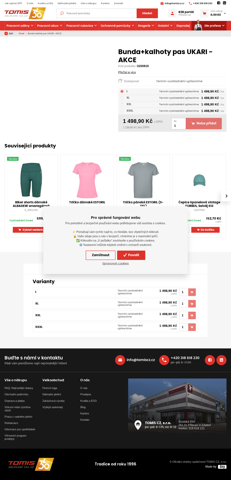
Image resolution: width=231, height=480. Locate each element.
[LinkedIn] (224, 3)
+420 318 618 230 (202, 3)
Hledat (147, 13)
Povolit (133, 255)
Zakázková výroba (53, 400)
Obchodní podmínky (17, 394)
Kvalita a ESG (45, 3)
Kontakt (118, 3)
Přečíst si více (127, 72)
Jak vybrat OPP (13, 3)
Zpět (11, 33)
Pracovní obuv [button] (48, 25)
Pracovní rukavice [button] (79, 25)
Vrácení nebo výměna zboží (17, 409)
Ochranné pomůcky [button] (115, 25)
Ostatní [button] (163, 25)
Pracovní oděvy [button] (18, 25)
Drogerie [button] (144, 25)
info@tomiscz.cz (174, 3)
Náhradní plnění (67, 3)
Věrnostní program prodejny (16, 437)
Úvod (22, 33)
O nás (30, 3)
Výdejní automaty (52, 407)
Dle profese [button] (212, 25)
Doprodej (183, 25)
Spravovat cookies (115, 263)
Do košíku (207, 230)
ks (175, 121)
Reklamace (11, 423)
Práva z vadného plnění (18, 416)
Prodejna (85, 394)
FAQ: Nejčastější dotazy (19, 388)
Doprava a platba (15, 400)
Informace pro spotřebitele (20, 429)
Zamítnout (100, 255)
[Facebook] (219, 3)
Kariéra (105, 3)
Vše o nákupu (88, 3)
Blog (83, 407)
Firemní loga (49, 388)
